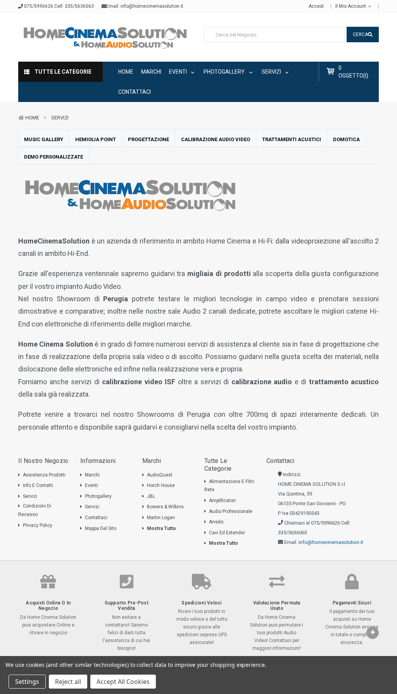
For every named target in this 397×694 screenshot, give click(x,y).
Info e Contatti (38, 485)
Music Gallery (43, 139)
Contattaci (134, 92)
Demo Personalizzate (53, 157)
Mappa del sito (100, 528)
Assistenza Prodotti (44, 475)
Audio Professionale (230, 511)
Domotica (346, 139)
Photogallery (225, 72)
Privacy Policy (37, 525)
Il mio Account (351, 6)
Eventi (178, 72)
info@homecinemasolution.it (152, 6)
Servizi (272, 72)
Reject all (68, 681)
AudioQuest (160, 475)
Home (125, 72)
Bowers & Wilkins (165, 506)
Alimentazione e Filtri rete (229, 486)
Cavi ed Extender (227, 532)
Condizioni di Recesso (34, 510)
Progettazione (148, 139)
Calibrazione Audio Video (215, 139)
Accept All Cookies (123, 681)
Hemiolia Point (95, 139)
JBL (151, 496)
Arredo (216, 522)
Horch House (161, 485)
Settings (27, 681)
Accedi (316, 6)
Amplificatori (222, 500)
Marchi (151, 72)
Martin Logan (161, 517)
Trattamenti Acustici (291, 139)
